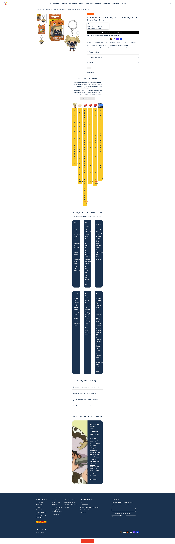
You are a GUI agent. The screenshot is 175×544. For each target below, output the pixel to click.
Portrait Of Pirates (41, 515)
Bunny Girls (39, 510)
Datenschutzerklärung (86, 510)
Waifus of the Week (57, 507)
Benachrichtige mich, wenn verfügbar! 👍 (113, 32)
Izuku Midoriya (93, 86)
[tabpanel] (87, 452)
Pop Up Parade (40, 502)
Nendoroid (39, 504)
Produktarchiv (55, 514)
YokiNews (54, 504)
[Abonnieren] (134, 510)
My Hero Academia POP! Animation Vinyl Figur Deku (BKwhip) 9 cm (90, 144)
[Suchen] (165, 3)
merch (89, 67)
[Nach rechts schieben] (78, 33)
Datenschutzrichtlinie (131, 515)
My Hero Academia (47, 9)
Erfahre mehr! (93, 479)
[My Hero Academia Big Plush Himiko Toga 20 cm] (74, 105)
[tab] (75, 416)
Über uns (66, 507)
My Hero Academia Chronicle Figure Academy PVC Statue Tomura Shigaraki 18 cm (84, 154)
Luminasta (38, 507)
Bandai (91, 466)
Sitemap (66, 510)
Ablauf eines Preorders (70, 502)
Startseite (38, 9)
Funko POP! (39, 517)
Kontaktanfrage (56, 502)
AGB (81, 502)
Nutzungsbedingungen (117, 515)
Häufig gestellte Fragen (70, 504)
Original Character (41, 512)
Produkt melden (90, 72)
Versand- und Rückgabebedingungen (89, 507)
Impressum (83, 512)
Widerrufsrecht (84, 504)
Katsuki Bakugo (85, 88)
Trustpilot (95, 216)
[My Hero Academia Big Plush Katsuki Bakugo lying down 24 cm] (80, 105)
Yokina (42, 532)
